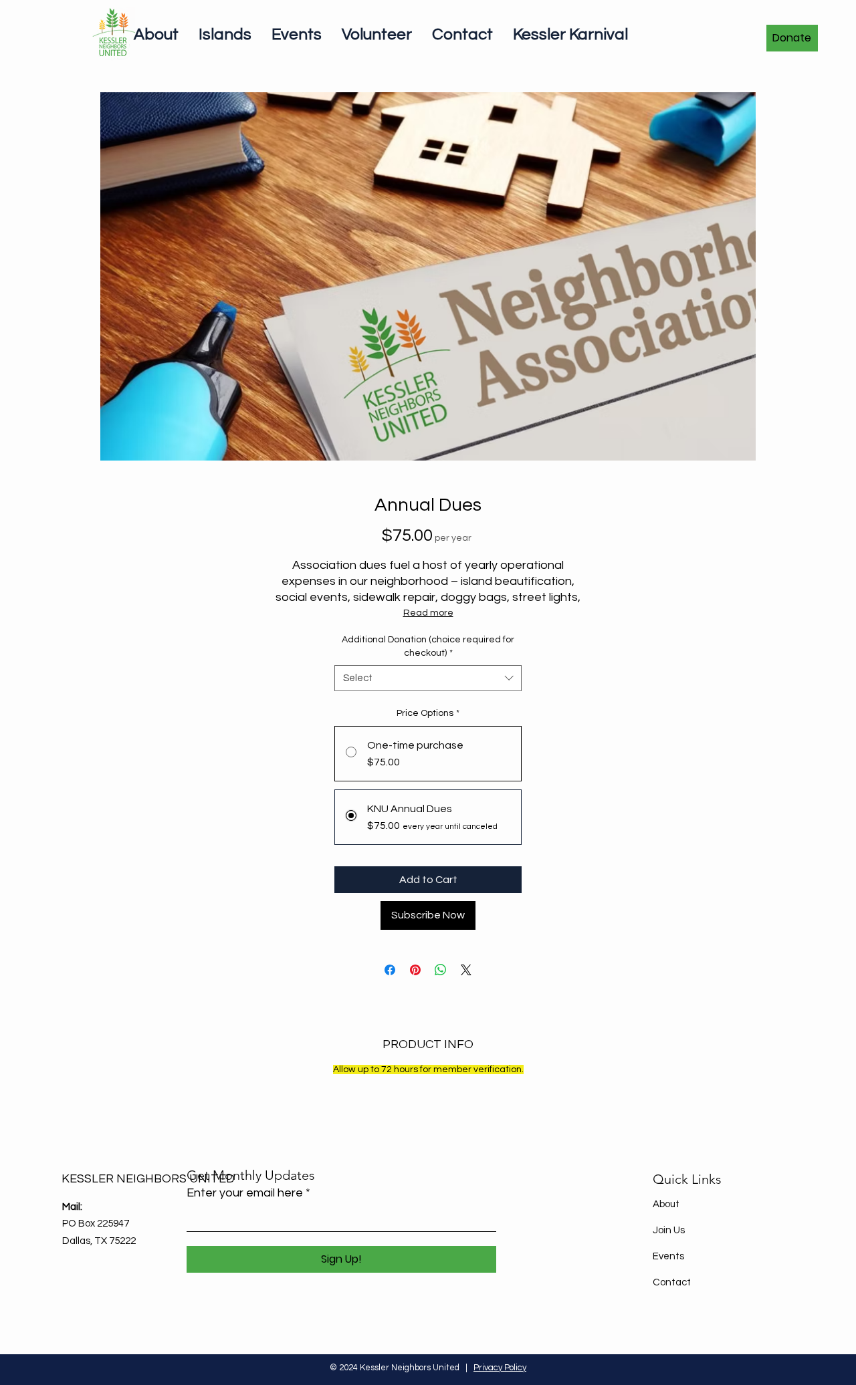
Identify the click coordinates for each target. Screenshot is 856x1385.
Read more (428, 613)
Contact (672, 1282)
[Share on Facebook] (390, 970)
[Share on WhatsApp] (441, 970)
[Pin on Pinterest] (415, 970)
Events (668, 1256)
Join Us (669, 1230)
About (666, 1204)
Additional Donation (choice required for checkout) (428, 646)
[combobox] (428, 678)
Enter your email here (245, 1193)
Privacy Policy (499, 1367)
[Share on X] (466, 970)
